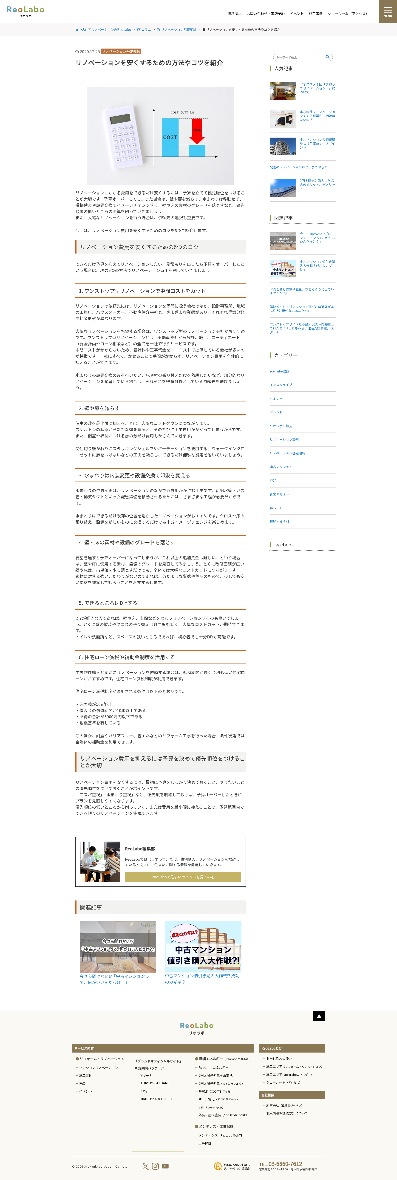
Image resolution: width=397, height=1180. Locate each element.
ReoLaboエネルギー (213, 1067)
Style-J (145, 1075)
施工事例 (316, 13)
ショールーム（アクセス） (348, 13)
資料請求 (235, 13)
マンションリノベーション (98, 1067)
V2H (211, 1107)
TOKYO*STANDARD (155, 1083)
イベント (297, 13)
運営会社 (285, 1105)
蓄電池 (215, 1091)
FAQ (82, 1083)
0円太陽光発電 (221, 1083)
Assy (143, 1090)
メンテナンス (221, 1135)
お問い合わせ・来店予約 (266, 13)
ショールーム (284, 1082)
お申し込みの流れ (279, 1058)
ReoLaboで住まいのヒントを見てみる (183, 877)
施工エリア (295, 1066)
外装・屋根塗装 (223, 1115)
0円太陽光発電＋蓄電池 (215, 1075)
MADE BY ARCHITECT (156, 1098)
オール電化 (218, 1099)
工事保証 (204, 1143)
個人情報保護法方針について (287, 1113)
